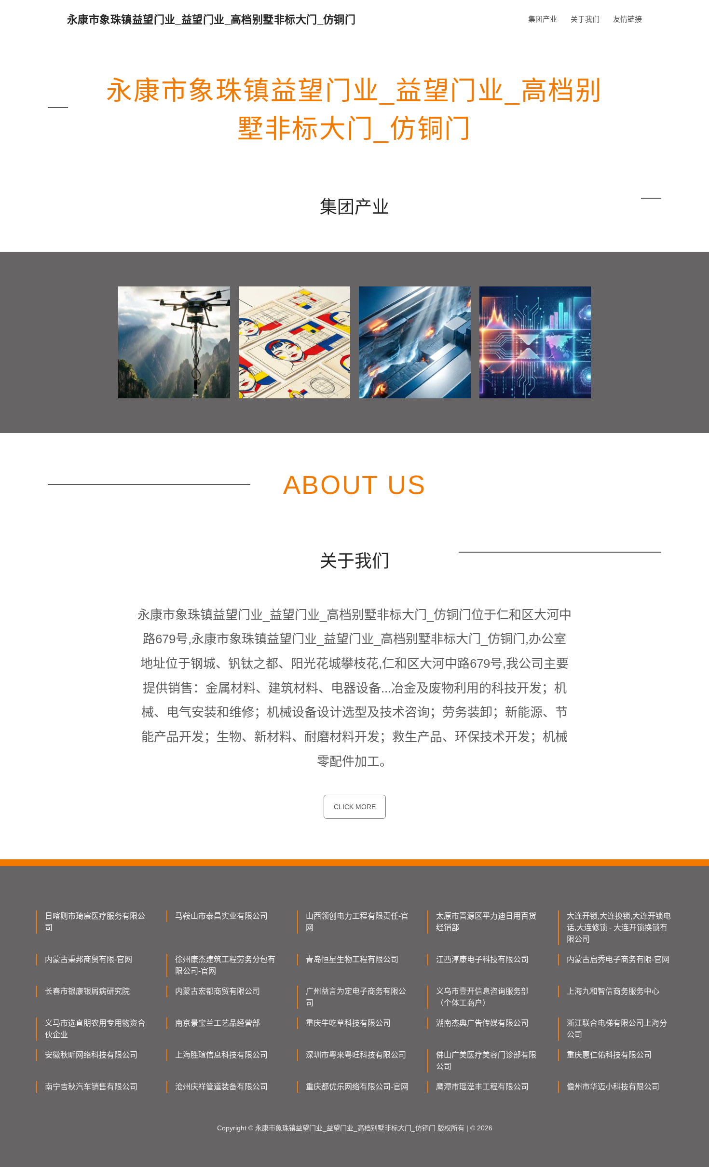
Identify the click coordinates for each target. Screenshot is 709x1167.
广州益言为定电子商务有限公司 (356, 997)
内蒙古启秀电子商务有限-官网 (618, 959)
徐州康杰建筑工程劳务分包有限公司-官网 (225, 965)
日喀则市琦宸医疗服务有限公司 (95, 922)
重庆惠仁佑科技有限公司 (609, 1055)
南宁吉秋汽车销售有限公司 (91, 1087)
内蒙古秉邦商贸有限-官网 (88, 959)
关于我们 (585, 19)
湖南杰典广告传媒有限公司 (482, 1023)
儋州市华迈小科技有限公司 (613, 1087)
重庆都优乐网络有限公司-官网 (357, 1087)
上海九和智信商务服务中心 (613, 991)
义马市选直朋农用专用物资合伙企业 (95, 1029)
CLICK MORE (355, 807)
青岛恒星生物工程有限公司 (352, 959)
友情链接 (627, 19)
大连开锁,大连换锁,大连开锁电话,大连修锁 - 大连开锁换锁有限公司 (619, 927)
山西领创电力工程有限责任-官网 (357, 922)
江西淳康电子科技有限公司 (482, 959)
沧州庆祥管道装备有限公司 (221, 1087)
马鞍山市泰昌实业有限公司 (221, 916)
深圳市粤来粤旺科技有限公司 (356, 1055)
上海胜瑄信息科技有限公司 (221, 1055)
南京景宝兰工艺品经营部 (217, 1023)
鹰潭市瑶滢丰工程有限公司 (482, 1087)
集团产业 (542, 19)
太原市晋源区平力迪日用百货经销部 (486, 922)
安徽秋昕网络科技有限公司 (91, 1055)
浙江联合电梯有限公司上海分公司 (617, 1029)
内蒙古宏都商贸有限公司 (217, 991)
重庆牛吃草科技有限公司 (348, 1023)
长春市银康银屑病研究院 (87, 991)
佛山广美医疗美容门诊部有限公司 (486, 1061)
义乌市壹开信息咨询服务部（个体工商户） (482, 997)
